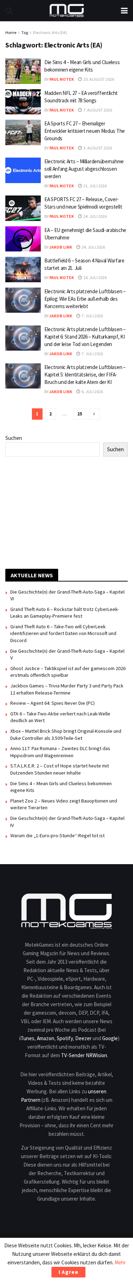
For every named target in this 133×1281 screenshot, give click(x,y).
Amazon (45, 1038)
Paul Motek (61, 79)
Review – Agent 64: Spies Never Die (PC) (52, 703)
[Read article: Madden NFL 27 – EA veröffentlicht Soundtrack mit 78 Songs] (23, 102)
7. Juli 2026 (92, 315)
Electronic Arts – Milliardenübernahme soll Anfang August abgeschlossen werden (84, 169)
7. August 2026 (97, 110)
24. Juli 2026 (95, 216)
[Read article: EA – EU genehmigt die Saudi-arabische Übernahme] (23, 239)
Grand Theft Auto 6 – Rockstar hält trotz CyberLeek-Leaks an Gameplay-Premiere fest (64, 612)
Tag (24, 32)
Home (10, 32)
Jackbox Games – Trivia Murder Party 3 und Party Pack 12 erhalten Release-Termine (66, 689)
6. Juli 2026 (92, 391)
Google (110, 1038)
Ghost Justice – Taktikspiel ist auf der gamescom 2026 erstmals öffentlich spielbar (68, 672)
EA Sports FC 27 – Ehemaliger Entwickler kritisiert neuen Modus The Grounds (84, 131)
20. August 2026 (98, 79)
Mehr (120, 1262)
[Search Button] (8, 10)
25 (79, 414)
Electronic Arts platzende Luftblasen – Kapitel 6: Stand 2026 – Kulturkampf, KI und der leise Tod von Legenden (85, 336)
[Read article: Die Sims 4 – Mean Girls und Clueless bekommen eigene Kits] (23, 71)
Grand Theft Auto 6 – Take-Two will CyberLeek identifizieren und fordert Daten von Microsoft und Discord (63, 633)
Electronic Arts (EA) (50, 32)
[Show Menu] (124, 10)
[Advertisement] (66, 511)
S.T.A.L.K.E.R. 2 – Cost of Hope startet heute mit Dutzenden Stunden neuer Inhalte (59, 769)
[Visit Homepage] (66, 11)
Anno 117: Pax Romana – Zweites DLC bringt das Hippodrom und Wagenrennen (60, 752)
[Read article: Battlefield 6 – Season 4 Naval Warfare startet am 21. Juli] (23, 269)
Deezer (83, 1038)
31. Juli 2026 (95, 185)
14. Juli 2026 (95, 277)
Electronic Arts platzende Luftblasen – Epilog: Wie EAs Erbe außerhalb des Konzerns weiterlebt (85, 299)
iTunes (27, 1038)
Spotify (65, 1038)
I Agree (68, 1272)
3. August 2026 (97, 148)
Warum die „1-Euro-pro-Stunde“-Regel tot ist (57, 835)
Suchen (13, 438)
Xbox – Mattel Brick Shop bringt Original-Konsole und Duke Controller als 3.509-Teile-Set (65, 734)
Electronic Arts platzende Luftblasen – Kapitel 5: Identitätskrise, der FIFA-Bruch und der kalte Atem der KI (85, 374)
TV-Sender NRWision (84, 1055)
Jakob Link (60, 247)
